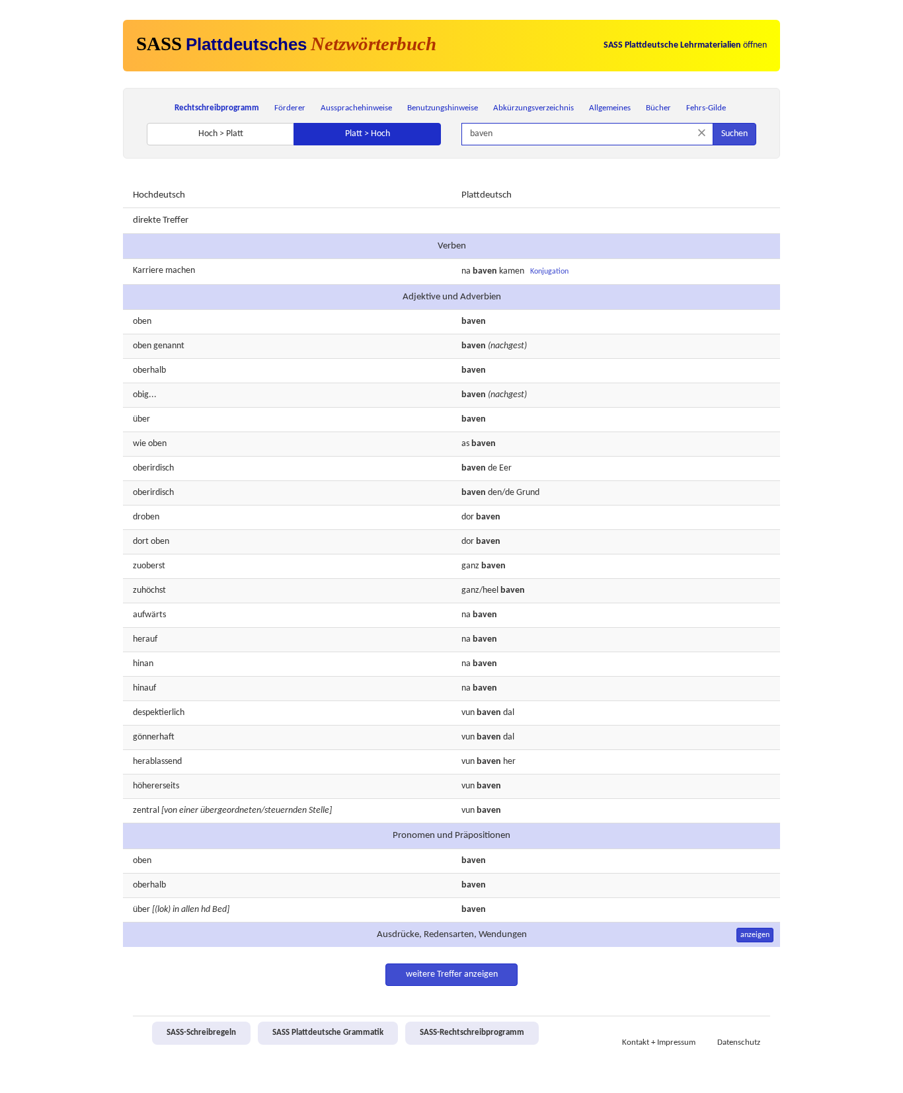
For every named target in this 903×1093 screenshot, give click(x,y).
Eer (505, 468)
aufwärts (149, 615)
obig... (145, 395)
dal (508, 737)
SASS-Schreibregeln (201, 1033)
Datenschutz (738, 1043)
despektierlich (158, 713)
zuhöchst (149, 590)
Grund (527, 493)
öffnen (685, 45)
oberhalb (149, 370)
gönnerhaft (154, 737)
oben (142, 321)
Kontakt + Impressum (658, 1043)
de (492, 468)
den (495, 493)
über (141, 419)
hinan (143, 664)
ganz (470, 566)
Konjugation (549, 272)
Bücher (658, 108)
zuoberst (149, 566)
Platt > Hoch (367, 134)
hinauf (144, 688)
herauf (145, 639)
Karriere (148, 271)
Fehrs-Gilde (706, 108)
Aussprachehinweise (356, 108)
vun (468, 737)
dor (467, 517)
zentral (146, 810)
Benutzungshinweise (442, 108)
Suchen (734, 134)
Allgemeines (610, 108)
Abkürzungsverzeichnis (533, 108)
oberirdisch (153, 468)
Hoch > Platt (220, 134)
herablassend (157, 762)
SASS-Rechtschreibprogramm (472, 1033)
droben (146, 517)
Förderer (289, 108)
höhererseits (156, 786)
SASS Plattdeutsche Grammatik (327, 1033)
